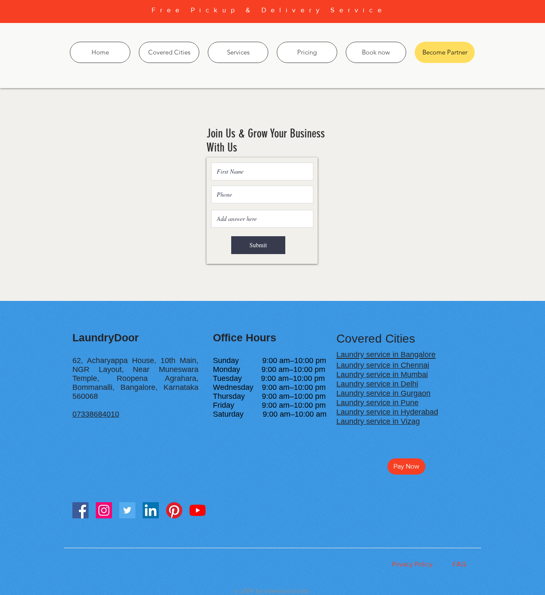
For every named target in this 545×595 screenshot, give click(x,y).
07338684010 (95, 414)
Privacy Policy (412, 564)
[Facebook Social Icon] (80, 510)
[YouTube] (197, 510)
